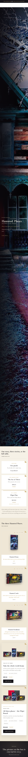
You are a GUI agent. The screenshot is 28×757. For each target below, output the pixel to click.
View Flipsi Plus (9, 731)
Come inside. (5, 235)
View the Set (8, 681)
